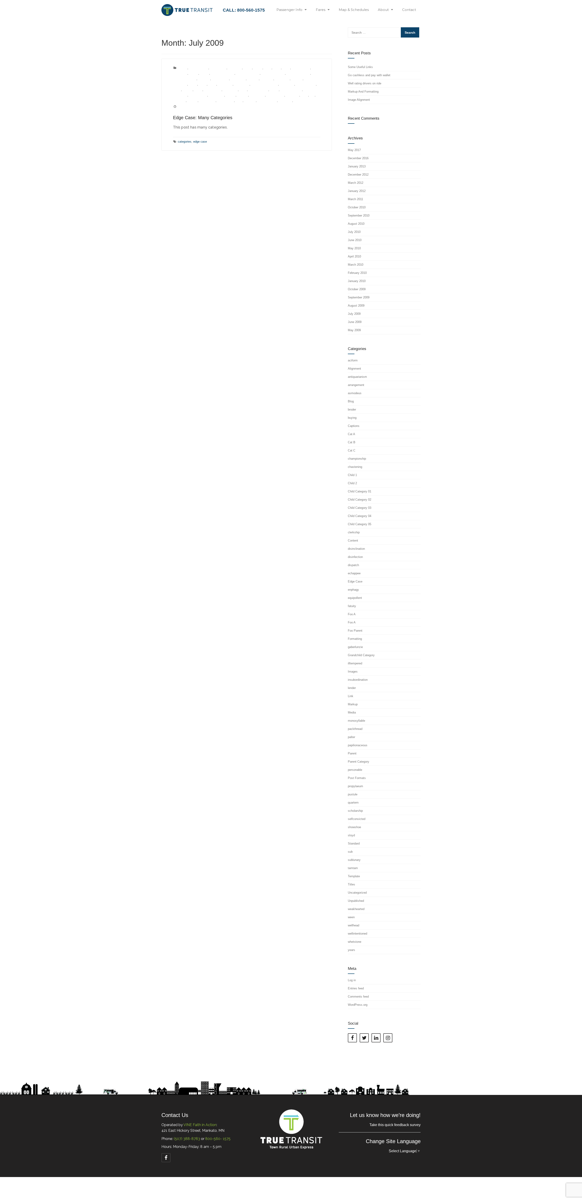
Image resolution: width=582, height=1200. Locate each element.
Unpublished (207, 100)
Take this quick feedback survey (395, 1125)
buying (258, 68)
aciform (182, 68)
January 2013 (357, 166)
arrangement (218, 68)
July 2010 (354, 232)
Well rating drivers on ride (364, 83)
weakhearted (225, 100)
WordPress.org (357, 1004)
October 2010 (357, 207)
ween (239, 100)
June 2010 (354, 240)
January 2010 (357, 281)
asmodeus (235, 68)
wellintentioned (267, 100)
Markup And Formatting (363, 91)
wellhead (250, 100)
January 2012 (357, 191)
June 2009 (354, 322)
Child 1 (193, 73)
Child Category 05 (184, 79)
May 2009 (354, 330)
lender (177, 89)
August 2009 (356, 305)
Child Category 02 (248, 73)
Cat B (277, 68)
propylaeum (216, 95)
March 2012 (355, 182)
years (297, 100)
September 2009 (358, 297)
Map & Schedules (354, 10)
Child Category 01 (222, 73)
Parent (274, 89)
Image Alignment (359, 99)
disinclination (220, 79)
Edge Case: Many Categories (202, 117)
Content (353, 540)
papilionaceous (258, 89)
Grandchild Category (264, 84)
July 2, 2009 (186, 106)
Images (353, 671)
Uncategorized (357, 892)
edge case (200, 141)
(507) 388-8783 (187, 1139)
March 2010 (355, 264)
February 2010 (357, 273)
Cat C (286, 68)
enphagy (297, 79)
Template (354, 876)
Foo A (203, 84)
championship (301, 68)
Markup (188, 89)
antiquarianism (198, 68)
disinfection (238, 79)
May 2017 (354, 150)
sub (312, 95)
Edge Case (282, 79)
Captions (353, 426)
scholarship (257, 95)
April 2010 (354, 256)
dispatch (253, 79)
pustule (231, 95)
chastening (180, 73)
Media (198, 89)
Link (350, 696)
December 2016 (358, 158)
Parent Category (291, 89)
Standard (354, 843)
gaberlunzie (241, 84)
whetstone (285, 100)
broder (248, 68)
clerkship (204, 79)
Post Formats (198, 95)
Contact (409, 10)
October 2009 (357, 289)
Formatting (355, 638)
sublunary (179, 100)
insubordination (306, 84)
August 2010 (356, 223)
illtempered (287, 84)
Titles (351, 884)
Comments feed (358, 996)
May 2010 (354, 248)
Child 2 (204, 73)
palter (243, 89)
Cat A (267, 68)
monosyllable (212, 89)
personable (180, 95)
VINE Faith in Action (199, 1125)
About (383, 10)
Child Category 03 (273, 73)
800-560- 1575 (218, 1139)
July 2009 (354, 313)
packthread (230, 89)
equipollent (180, 84)
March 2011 (355, 199)
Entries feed (356, 988)
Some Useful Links (360, 67)
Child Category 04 (298, 73)
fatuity (193, 84)
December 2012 (358, 174)
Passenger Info (289, 10)
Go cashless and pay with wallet (369, 75)
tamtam (193, 100)
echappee (267, 79)
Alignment (354, 368)
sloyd (304, 95)
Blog (351, 401)
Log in (352, 980)
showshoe (292, 95)
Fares (320, 10)
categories (184, 141)
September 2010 (358, 215)
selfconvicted (275, 95)
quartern (242, 95)
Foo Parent (225, 84)
